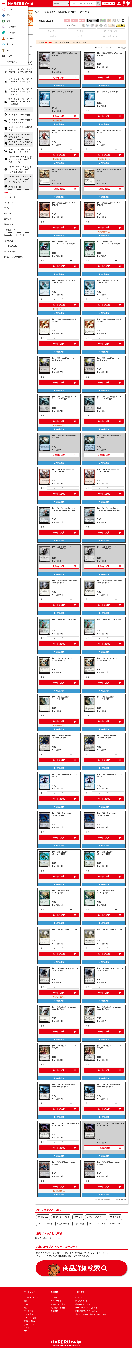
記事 (8, 21)
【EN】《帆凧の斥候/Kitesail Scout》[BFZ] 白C (109, 320)
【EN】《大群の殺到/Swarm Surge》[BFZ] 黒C (109, 1163)
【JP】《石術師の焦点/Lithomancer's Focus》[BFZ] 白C (64, 582)
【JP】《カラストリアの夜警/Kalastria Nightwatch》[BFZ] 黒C (64, 1086)
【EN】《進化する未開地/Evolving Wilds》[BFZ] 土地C (108, 359)
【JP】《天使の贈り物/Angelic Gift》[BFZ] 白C (64, 170)
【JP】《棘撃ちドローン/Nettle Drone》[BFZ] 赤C (65, 132)
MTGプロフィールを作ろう (86, 1308)
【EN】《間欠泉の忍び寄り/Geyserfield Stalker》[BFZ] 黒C (110, 969)
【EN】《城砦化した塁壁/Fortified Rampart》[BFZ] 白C (108, 698)
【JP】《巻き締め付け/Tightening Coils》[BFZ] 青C (63, 281)
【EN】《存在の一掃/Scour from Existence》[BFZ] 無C (107, 548)
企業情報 (54, 1311)
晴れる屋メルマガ (82, 1304)
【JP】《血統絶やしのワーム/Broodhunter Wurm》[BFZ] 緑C (63, 243)
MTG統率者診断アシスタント (87, 1311)
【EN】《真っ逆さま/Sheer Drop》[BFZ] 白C (110, 930)
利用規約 (54, 1298)
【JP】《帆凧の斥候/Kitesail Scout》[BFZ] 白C (64, 320)
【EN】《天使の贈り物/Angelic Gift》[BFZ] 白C (109, 170)
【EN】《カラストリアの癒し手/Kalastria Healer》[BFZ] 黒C (110, 1124)
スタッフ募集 (56, 1301)
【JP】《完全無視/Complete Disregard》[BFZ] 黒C (61, 737)
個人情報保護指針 (58, 1308)
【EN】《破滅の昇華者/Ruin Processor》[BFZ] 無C (110, 54)
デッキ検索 (11, 27)
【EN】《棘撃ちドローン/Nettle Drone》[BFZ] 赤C (110, 132)
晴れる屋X (79, 1298)
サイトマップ (29, 1292)
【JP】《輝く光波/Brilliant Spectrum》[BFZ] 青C (65, 775)
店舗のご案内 (29, 1321)
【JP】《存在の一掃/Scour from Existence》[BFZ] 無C (62, 548)
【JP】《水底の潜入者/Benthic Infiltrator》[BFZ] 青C (62, 853)
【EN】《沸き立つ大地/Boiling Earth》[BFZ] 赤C (109, 204)
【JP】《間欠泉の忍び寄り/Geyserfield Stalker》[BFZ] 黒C (65, 969)
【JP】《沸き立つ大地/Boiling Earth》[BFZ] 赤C (64, 204)
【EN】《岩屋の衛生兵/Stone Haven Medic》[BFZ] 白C (109, 1008)
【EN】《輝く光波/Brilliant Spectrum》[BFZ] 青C (110, 775)
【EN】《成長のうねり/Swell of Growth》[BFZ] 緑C (107, 892)
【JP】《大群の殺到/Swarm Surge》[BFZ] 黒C (64, 1163)
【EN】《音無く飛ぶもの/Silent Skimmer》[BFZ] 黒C (107, 814)
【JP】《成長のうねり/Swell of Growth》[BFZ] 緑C (62, 892)
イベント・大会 (30, 1318)
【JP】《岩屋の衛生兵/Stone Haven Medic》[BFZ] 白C (64, 1008)
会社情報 (54, 1292)
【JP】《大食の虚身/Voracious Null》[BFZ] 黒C (64, 1047)
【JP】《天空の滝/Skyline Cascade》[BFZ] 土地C (64, 437)
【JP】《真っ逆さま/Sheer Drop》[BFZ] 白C (65, 930)
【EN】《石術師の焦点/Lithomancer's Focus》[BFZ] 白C (109, 582)
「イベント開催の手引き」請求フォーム (91, 1314)
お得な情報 (79, 1292)
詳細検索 (107, 3)
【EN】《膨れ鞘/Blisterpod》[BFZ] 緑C (109, 619)
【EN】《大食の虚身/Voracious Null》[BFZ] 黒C (109, 1047)
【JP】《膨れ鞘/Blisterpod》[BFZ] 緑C (64, 619)
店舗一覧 (10, 44)
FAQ (25, 1331)
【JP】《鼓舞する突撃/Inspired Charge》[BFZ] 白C (62, 659)
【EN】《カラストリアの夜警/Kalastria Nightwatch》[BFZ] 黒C (109, 1086)
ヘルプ (9, 56)
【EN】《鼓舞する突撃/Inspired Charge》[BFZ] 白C (107, 659)
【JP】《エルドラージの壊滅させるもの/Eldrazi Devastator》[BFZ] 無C (64, 509)
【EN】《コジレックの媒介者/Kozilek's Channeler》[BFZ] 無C (109, 398)
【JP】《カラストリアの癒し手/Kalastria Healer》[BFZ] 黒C (65, 1124)
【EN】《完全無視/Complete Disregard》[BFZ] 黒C (106, 737)
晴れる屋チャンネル (83, 1301)
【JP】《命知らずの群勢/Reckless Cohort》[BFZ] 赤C (63, 470)
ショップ (10, 9)
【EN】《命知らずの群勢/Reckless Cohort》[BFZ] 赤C (108, 470)
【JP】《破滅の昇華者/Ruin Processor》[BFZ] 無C (65, 54)
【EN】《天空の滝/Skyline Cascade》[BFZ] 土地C (109, 437)
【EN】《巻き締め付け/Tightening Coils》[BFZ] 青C (108, 281)
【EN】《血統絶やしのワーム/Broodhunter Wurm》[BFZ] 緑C (108, 243)
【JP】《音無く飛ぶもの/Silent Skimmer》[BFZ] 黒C (62, 814)
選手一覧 (10, 38)
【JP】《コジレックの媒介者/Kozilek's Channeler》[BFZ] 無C (64, 398)
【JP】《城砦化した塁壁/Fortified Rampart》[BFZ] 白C (63, 698)
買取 (8, 15)
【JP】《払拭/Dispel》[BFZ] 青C (62, 92)
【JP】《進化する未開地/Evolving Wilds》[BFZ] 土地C (63, 359)
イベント (10, 50)
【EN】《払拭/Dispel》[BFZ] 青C (107, 92)
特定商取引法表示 (58, 1304)
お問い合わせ (12, 62)
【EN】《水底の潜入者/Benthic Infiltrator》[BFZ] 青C (107, 853)
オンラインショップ (32, 1298)
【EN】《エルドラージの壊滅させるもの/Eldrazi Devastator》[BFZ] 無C (109, 509)
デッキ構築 (11, 33)
